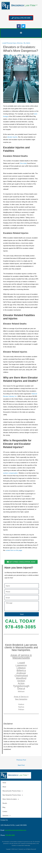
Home (4, 782)
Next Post (21, 765)
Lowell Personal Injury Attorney (12, 43)
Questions (6, 815)
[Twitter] (23, 26)
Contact (5, 811)
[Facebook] (19, 26)
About (4, 787)
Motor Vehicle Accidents (10, 799)
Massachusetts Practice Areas (12, 791)
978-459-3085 (10, 835)
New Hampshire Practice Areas (12, 795)
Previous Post (21, 760)
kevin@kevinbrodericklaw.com (15, 830)
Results (5, 803)
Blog (4, 807)
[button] (21, 32)
